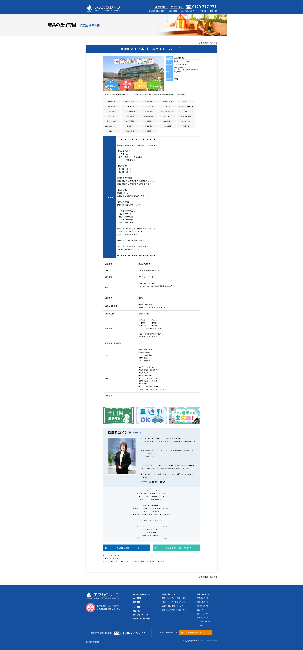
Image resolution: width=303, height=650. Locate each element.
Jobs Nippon (202, 625)
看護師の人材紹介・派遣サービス (174, 610)
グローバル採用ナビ (204, 621)
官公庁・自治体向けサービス (172, 606)
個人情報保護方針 (92, 642)
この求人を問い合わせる (128, 548)
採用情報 (161, 7)
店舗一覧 (213, 11)
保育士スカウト (203, 602)
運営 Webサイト (203, 594)
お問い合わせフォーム (196, 632)
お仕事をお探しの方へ (157, 11)
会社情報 (203, 11)
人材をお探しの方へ (188, 11)
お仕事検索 (173, 11)
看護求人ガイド (203, 617)
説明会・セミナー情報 (141, 618)
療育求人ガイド (203, 606)
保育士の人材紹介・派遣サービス (174, 598)
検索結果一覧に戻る (209, 43)
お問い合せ (178, 7)
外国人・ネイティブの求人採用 (173, 602)
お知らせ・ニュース (140, 615)
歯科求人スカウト (203, 613)
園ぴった (200, 610)
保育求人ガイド (203, 598)
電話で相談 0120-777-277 (178, 548)
